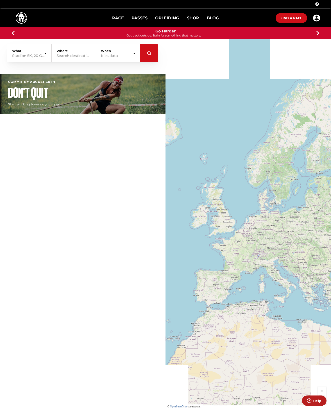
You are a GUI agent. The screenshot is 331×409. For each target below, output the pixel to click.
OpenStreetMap (178, 406)
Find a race (291, 18)
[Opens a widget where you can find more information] (314, 401)
